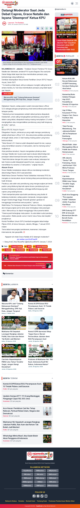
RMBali (40, 482)
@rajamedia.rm (60, 9)
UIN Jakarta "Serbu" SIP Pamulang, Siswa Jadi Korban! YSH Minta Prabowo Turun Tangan (69, 164)
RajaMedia (27, 470)
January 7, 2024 (46, 242)
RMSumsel (52, 474)
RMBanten (40, 470)
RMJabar (27, 474)
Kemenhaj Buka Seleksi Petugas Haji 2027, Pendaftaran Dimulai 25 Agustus (70, 99)
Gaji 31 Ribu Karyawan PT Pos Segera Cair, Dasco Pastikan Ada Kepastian (70, 115)
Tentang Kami (42, 501)
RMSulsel (52, 478)
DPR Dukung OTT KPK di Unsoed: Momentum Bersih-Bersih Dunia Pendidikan (70, 215)
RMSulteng (40, 478)
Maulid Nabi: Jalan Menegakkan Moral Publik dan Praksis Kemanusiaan (70, 148)
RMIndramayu (53, 485)
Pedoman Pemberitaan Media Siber (62, 501)
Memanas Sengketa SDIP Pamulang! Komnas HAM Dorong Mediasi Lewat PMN (66, 67)
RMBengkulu (27, 482)
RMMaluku (27, 485)
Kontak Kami (30, 501)
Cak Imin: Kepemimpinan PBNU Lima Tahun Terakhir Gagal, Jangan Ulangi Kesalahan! (69, 182)
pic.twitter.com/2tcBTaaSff (27, 239)
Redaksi (21, 501)
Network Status (11, 501)
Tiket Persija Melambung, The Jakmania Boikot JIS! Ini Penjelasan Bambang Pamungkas (69, 132)
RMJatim (40, 474)
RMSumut (27, 478)
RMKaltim (52, 482)
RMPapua (40, 485)
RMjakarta (52, 470)
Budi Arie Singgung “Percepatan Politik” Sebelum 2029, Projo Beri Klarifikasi (70, 200)
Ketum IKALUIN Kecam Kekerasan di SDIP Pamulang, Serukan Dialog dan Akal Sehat (70, 83)
